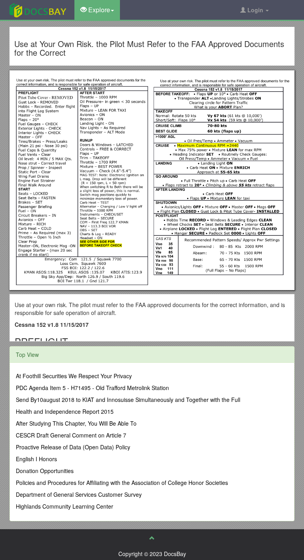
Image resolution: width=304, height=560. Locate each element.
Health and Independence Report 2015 (65, 411)
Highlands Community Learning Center (64, 506)
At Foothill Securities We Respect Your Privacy (74, 376)
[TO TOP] (152, 538)
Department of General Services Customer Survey (79, 494)
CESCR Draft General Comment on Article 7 (71, 435)
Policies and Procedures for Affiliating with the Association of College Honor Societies (122, 482)
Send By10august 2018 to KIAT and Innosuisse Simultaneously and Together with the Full (128, 400)
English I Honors (36, 459)
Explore (98, 9)
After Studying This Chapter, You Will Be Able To (76, 423)
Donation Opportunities (45, 471)
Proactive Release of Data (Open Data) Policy (73, 447)
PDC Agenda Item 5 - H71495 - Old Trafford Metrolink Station (92, 388)
